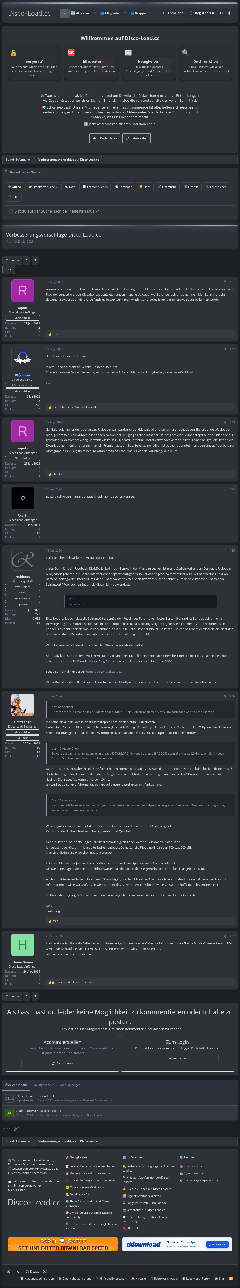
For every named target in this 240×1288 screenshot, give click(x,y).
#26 (232, 696)
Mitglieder (112, 13)
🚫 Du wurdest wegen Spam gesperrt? (90, 1180)
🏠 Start (220, 1278)
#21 (232, 282)
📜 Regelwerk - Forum (79, 1194)
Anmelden (180, 1058)
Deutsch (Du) (38, 1271)
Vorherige (12, 260)
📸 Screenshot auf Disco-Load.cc (143, 1210)
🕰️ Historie (138, 1278)
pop (72, 598)
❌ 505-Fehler (131, 1228)
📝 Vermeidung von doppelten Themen (90, 1166)
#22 (232, 349)
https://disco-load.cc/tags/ (104, 671)
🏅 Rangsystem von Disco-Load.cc (144, 1203)
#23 (232, 422)
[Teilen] (225, 282)
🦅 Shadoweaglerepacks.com (199, 1180)
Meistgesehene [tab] (43, 1085)
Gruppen (141, 13)
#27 (232, 936)
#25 (232, 550)
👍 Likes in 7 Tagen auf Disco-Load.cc (146, 1189)
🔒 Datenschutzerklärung (74, 1278)
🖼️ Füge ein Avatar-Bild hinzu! (84, 1187)
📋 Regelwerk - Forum (196, 1278)
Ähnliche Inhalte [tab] (16, 1085)
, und (75, 407)
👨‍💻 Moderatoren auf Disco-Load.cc (88, 1173)
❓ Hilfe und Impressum (111, 1278)
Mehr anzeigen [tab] (70, 1085)
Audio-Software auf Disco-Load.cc (39, 1110)
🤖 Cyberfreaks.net (192, 1173)
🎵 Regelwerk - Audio (164, 1278)
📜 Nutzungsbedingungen (37, 1278)
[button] (94, 13)
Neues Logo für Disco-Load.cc (36, 1096)
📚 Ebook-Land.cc (191, 1166)
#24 (232, 489)
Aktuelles (82, 13)
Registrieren (65, 1063)
